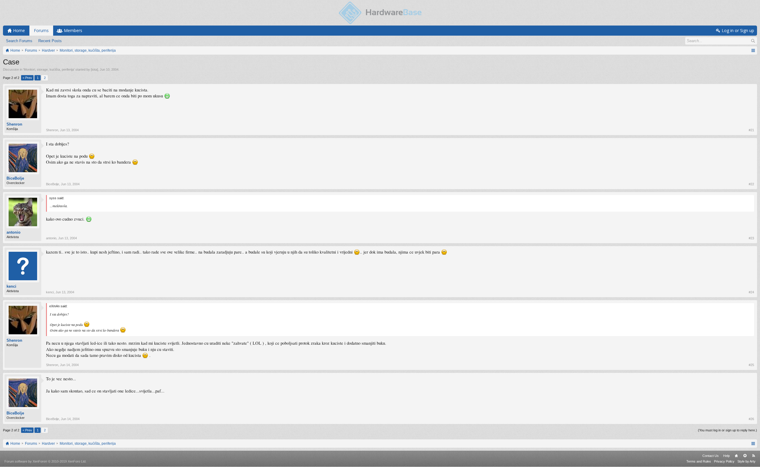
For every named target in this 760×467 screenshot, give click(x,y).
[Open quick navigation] (753, 50)
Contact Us (710, 455)
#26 (751, 419)
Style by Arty (746, 461)
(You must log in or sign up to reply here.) (727, 430)
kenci (11, 286)
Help (726, 455)
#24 (751, 292)
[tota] (94, 69)
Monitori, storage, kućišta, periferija (49, 69)
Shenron (14, 124)
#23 (751, 238)
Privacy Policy (724, 461)
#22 (751, 184)
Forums (41, 30)
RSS (753, 456)
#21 (751, 130)
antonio (13, 232)
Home (736, 456)
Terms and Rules (698, 461)
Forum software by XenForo (45, 461)
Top (745, 456)
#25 (751, 365)
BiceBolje (15, 178)
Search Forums (19, 41)
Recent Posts (50, 41)
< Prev (27, 78)
